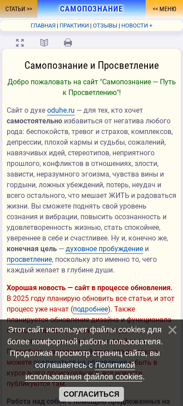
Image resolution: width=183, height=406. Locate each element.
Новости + (136, 25)
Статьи (16, 8)
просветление (29, 259)
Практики (74, 25)
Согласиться (91, 394)
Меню (167, 8)
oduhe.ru (61, 110)
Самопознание (91, 9)
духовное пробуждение (104, 248)
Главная (43, 25)
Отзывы (105, 25)
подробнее (90, 309)
